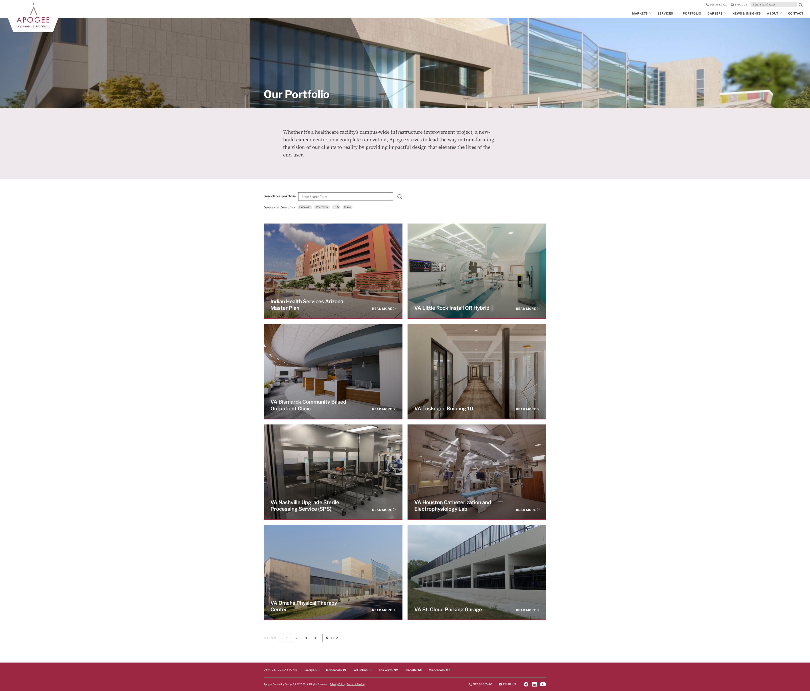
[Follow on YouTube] (543, 684)
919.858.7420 (718, 4)
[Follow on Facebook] (526, 684)
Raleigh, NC (311, 670)
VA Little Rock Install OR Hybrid (452, 308)
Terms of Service (355, 684)
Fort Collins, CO (363, 670)
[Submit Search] (800, 5)
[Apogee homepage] (33, 15)
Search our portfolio (280, 196)
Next (330, 638)
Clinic (347, 207)
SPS (336, 207)
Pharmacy (322, 207)
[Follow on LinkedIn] (534, 684)
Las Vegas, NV (388, 670)
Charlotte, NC (413, 670)
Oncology (304, 207)
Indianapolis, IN (336, 670)
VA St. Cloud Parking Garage (448, 609)
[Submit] (399, 197)
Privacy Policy (337, 684)
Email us (741, 4)
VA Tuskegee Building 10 (443, 408)
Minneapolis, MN (440, 670)
